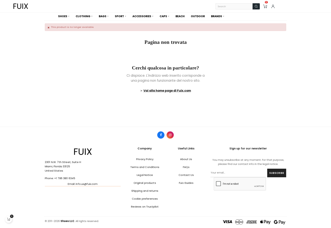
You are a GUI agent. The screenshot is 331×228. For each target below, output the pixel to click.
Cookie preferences (145, 198)
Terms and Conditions (144, 167)
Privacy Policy (144, 159)
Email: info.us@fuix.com (83, 184)
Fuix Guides (186, 183)
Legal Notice (145, 175)
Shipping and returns (144, 191)
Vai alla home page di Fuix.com (167, 91)
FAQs (186, 167)
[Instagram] (170, 135)
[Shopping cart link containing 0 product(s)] (265, 6)
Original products (145, 183)
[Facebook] (160, 135)
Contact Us (186, 175)
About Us (186, 159)
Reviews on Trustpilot (145, 206)
